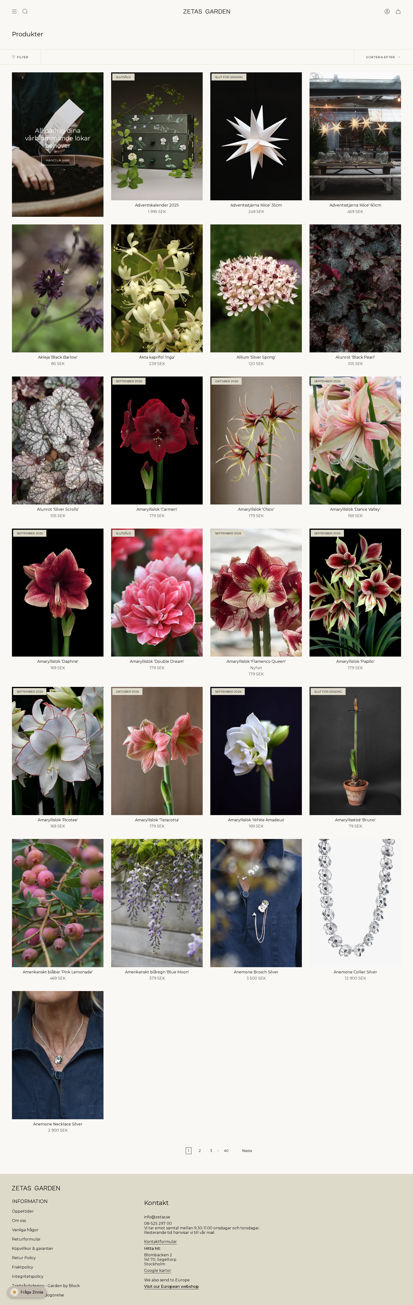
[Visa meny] (14, 11)
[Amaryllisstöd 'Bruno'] (355, 751)
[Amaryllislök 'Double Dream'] (157, 593)
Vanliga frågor (25, 1230)
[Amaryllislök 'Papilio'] (355, 593)
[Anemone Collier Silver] (355, 903)
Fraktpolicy (22, 1267)
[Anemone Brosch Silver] (256, 903)
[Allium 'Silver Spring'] (256, 288)
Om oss (19, 1220)
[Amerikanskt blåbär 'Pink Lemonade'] (57, 903)
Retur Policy (24, 1258)
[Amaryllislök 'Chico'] (256, 440)
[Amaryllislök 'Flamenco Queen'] (256, 593)
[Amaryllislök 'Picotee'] (57, 751)
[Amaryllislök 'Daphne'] (57, 593)
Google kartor (157, 1270)
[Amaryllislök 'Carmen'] (157, 440)
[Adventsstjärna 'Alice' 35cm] (256, 136)
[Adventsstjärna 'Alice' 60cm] (355, 136)
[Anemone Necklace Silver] (57, 1055)
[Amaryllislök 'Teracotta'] (157, 751)
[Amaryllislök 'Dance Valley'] (355, 440)
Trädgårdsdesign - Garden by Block (46, 1286)
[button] (27, 1292)
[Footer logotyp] (36, 1188)
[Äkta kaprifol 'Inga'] (157, 288)
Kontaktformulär (160, 1241)
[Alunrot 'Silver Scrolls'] (57, 440)
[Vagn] (398, 11)
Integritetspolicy (27, 1276)
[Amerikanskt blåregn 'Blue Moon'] (157, 903)
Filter (23, 57)
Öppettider (23, 1211)
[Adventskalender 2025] (157, 136)
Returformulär (26, 1239)
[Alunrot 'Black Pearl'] (355, 288)
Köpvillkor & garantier (32, 1248)
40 (226, 1151)
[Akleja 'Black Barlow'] (57, 288)
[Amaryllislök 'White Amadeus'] (256, 751)
